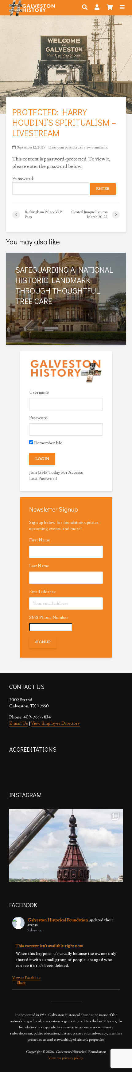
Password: (23, 179)
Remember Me (47, 443)
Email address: (42, 592)
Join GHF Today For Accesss (56, 472)
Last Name (39, 566)
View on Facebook (26, 977)
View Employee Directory (55, 723)
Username (39, 392)
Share (21, 982)
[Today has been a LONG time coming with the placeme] (66, 866)
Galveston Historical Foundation (58, 920)
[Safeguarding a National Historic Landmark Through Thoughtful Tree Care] (66, 298)
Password (38, 418)
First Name (39, 540)
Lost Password (43, 478)
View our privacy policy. (66, 1058)
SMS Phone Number (48, 617)
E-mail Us (18, 723)
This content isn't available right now (49, 946)
